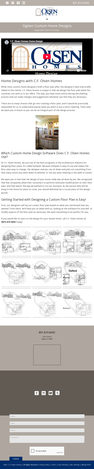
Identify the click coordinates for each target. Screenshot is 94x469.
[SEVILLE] (16, 272)
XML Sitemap (75, 465)
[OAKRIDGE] (16, 303)
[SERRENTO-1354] (47, 272)
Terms (53, 465)
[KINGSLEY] (47, 303)
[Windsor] (16, 241)
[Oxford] (77, 272)
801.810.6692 (81, 3)
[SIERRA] (77, 241)
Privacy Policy (44, 465)
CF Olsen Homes (15, 465)
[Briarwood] (77, 303)
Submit (16, 459)
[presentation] (47, 451)
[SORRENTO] (47, 241)
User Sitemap (63, 465)
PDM (89, 465)
